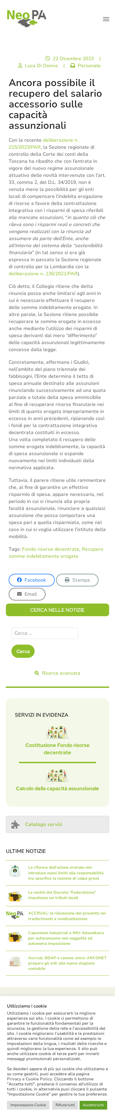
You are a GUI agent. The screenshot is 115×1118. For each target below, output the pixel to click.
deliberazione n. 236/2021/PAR (43, 273)
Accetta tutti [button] (93, 1105)
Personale (89, 65)
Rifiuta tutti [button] (65, 1105)
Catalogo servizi (43, 824)
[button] (106, 19)
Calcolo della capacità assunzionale (57, 788)
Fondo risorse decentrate (50, 549)
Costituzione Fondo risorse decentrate (57, 749)
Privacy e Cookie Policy (29, 1078)
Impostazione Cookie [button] (28, 1105)
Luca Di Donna (41, 65)
